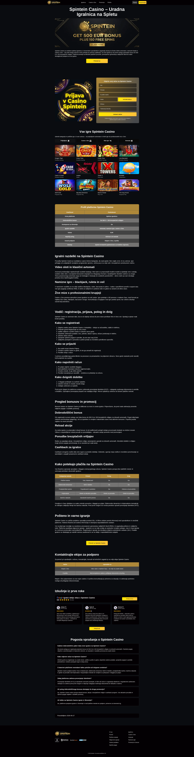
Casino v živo (85, 140)
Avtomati (127, 140)
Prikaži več (97, 628)
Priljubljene (64, 140)
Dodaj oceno (129, 598)
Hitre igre (106, 140)
